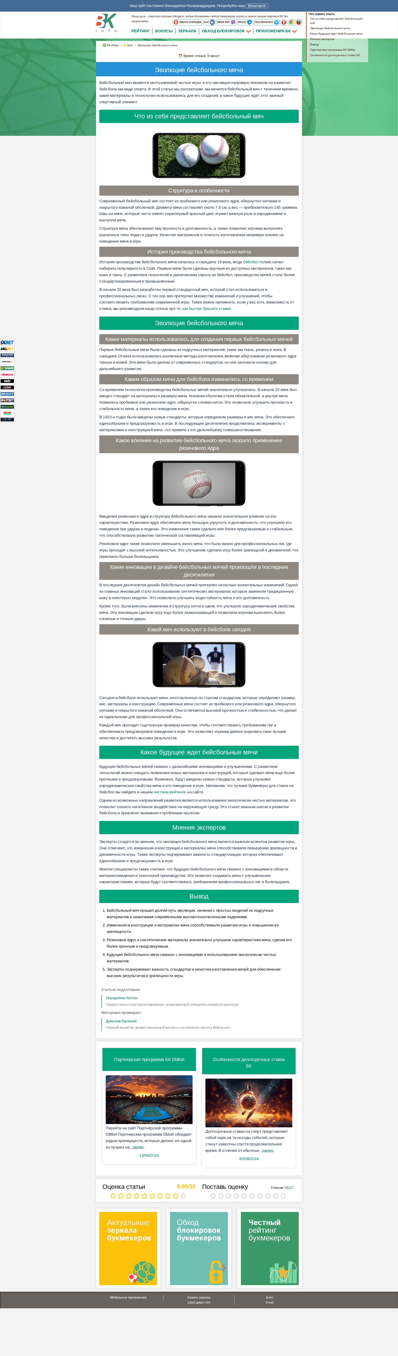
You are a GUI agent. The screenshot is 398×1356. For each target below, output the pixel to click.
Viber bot (224, 22)
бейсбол (250, 262)
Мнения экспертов (322, 39)
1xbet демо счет (199, 1302)
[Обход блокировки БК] (199, 1250)
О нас (270, 1302)
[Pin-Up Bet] (7, 413)
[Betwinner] (7, 368)
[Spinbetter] (7, 406)
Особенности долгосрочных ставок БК (335, 55)
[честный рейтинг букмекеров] (270, 1250)
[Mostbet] (7, 400)
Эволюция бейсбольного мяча (330, 28)
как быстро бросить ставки (206, 308)
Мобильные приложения (128, 1297)
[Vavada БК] (7, 374)
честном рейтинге (170, 792)
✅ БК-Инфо (111, 45)
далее (138, 1147)
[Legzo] (7, 419)
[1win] (7, 380)
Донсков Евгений (121, 1021)
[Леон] (7, 387)
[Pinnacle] (7, 361)
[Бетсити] (7, 393)
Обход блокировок (223, 31)
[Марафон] (7, 355)
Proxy (242, 22)
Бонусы (164, 31)
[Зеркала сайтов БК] (128, 1250)
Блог (269, 1297)
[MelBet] (7, 348)
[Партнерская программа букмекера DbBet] (149, 1099)
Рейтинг (140, 31)
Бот (207, 22)
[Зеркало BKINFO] (106, 22)
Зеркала (187, 31)
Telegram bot (264, 22)
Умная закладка (190, 22)
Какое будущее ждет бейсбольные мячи (336, 33)
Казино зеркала (198, 1297)
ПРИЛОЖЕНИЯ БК (274, 31)
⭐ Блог (128, 45)
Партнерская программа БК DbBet (332, 49)
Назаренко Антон (122, 998)
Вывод (314, 44)
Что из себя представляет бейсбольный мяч (336, 20)
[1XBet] (7, 342)
